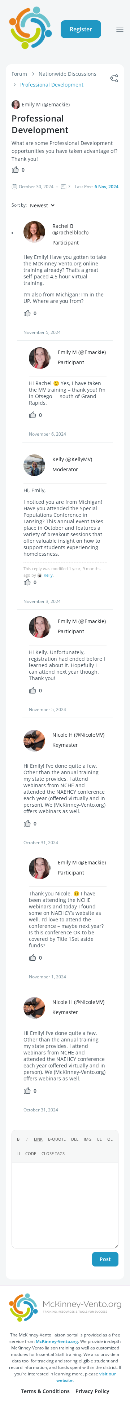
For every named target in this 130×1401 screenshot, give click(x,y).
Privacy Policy (92, 1391)
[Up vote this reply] (27, 315)
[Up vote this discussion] (15, 171)
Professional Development (51, 84)
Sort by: (19, 205)
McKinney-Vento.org (57, 1341)
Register (81, 29)
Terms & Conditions (45, 1391)
